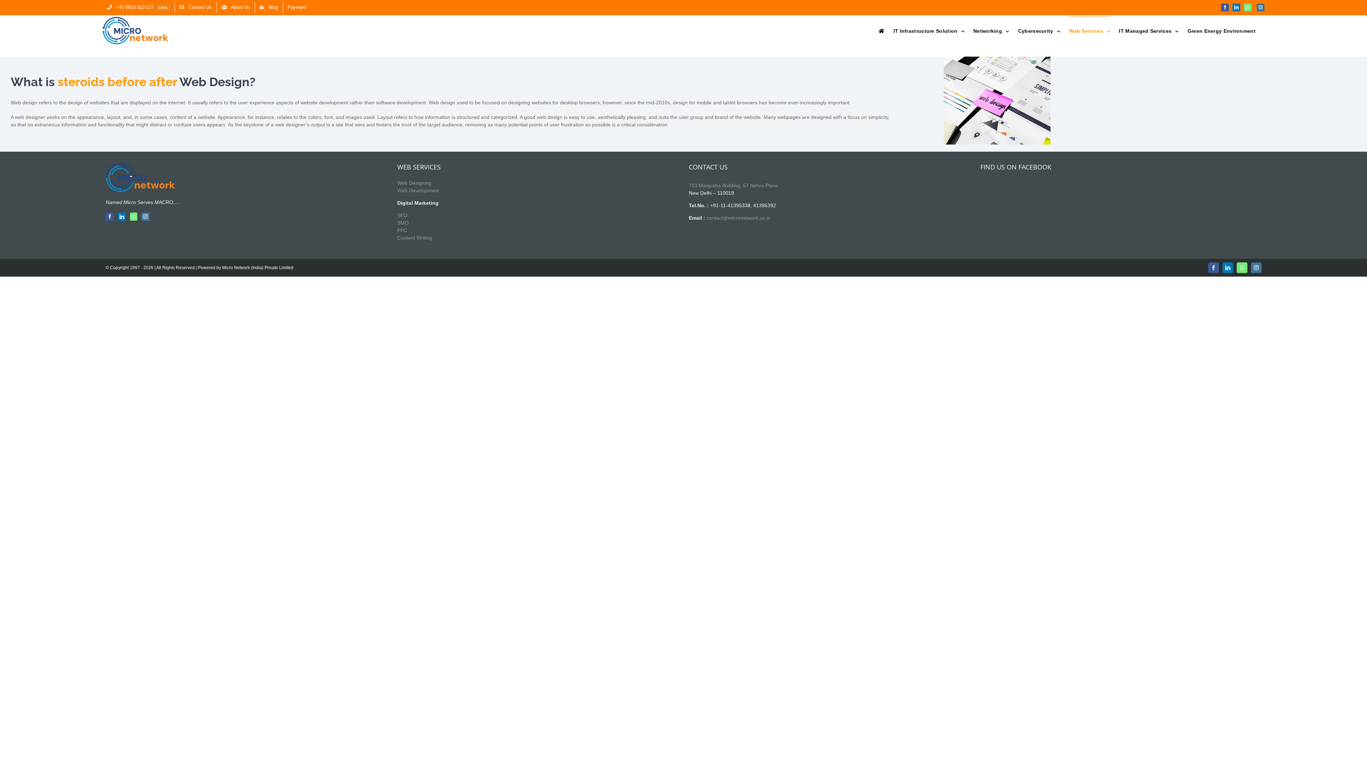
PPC (402, 230)
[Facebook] (110, 217)
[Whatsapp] (133, 217)
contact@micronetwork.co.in (738, 218)
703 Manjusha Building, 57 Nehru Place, (734, 185)
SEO (402, 215)
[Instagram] (145, 217)
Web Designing (414, 183)
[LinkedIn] (122, 217)
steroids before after (117, 82)
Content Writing (414, 238)
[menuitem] (138, 7)
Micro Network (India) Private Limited (257, 267)
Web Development (418, 190)
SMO (403, 223)
